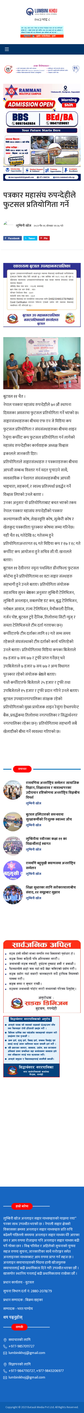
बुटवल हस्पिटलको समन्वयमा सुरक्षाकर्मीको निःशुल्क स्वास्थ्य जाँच (49, 817)
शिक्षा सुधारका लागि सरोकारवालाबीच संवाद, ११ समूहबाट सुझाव (51, 889)
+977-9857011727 (21, 1346)
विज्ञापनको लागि (19, 1364)
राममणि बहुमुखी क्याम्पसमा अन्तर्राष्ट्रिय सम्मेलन (50, 865)
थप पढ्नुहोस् (12, 1317)
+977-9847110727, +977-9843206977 (36, 1371)
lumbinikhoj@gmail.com (26, 1353)
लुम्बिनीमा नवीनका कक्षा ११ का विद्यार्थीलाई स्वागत (46, 841)
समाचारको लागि (19, 1340)
